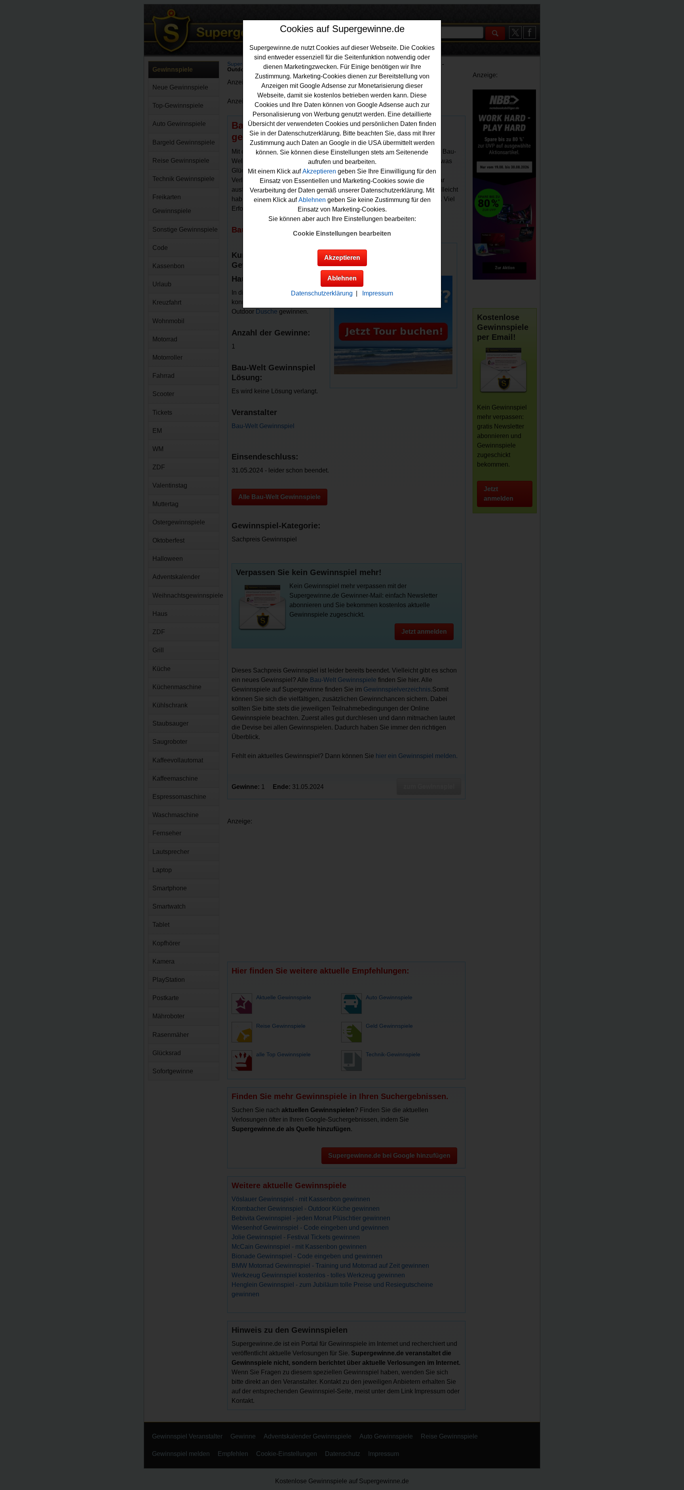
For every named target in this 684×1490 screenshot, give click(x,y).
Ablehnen (312, 199)
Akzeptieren (319, 171)
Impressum (377, 293)
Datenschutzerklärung (322, 293)
